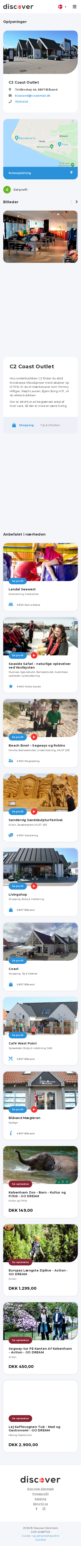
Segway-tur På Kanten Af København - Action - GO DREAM (40, 1350)
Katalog (40, 1499)
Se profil (17, 581)
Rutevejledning (20, 173)
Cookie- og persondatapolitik (40, 1535)
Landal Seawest (22, 589)
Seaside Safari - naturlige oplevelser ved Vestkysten (40, 665)
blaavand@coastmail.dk (32, 95)
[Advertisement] (40, 310)
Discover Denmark (40, 1489)
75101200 (21, 101)
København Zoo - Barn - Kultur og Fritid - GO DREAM (37, 1194)
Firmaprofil (40, 1494)
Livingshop (18, 894)
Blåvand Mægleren (24, 1118)
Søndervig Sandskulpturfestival (36, 820)
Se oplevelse (20, 1183)
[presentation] (71, 202)
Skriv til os (40, 1503)
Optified (40, 1539)
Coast (14, 969)
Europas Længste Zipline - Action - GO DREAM (38, 1272)
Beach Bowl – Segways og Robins (37, 745)
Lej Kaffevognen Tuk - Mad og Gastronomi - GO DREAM (34, 1428)
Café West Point (23, 1043)
